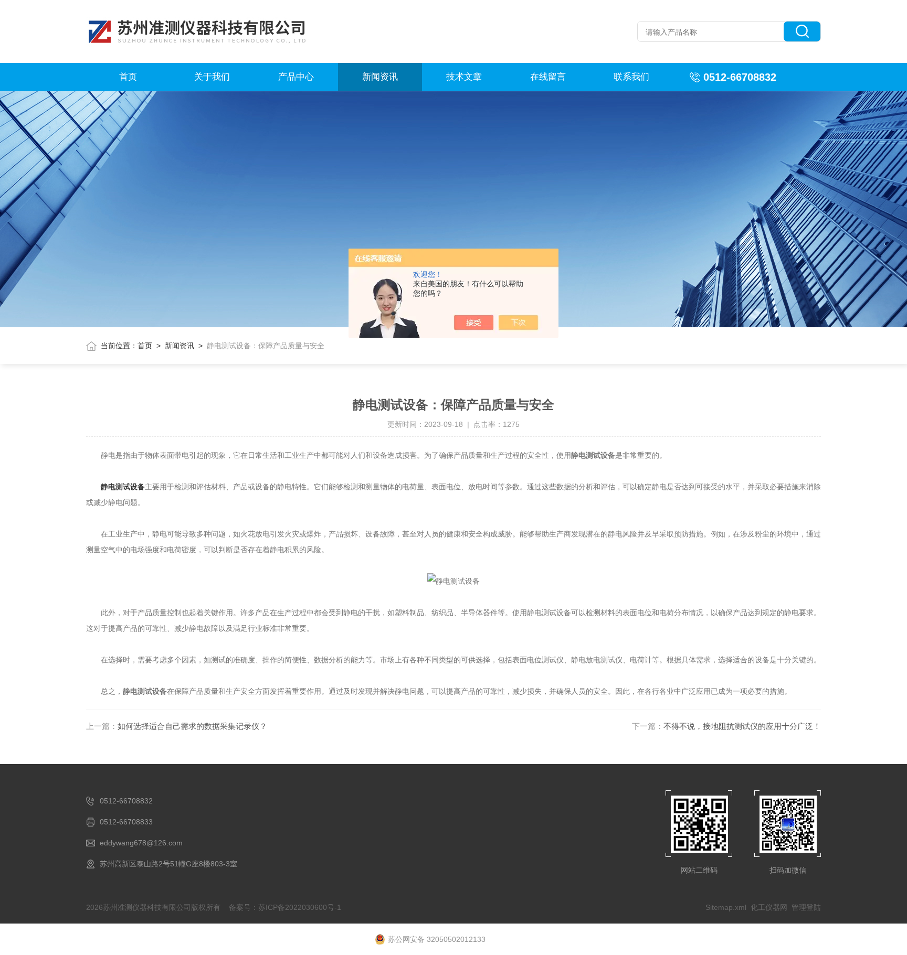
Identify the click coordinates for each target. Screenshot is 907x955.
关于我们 (212, 77)
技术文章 (464, 77)
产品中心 (296, 77)
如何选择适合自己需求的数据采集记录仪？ (192, 726)
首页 (128, 77)
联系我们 (631, 77)
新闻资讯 (380, 77)
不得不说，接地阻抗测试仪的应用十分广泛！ (742, 726)
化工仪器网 (769, 907)
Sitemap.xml (725, 907)
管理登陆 (806, 907)
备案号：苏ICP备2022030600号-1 (285, 907)
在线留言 (548, 77)
